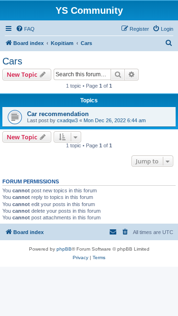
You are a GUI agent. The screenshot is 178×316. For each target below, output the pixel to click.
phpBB (64, 249)
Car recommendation (58, 113)
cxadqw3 (67, 120)
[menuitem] (25, 29)
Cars (12, 61)
